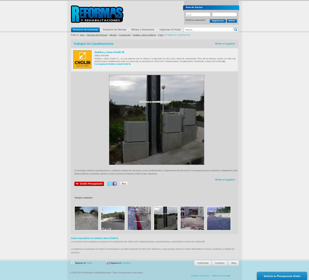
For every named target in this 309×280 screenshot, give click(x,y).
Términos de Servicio (200, 276)
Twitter (89, 263)
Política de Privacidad (221, 276)
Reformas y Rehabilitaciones (97, 14)
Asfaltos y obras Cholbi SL (144, 35)
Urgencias (169, 29)
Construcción (125, 35)
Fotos (160, 35)
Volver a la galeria (225, 43)
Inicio (82, 35)
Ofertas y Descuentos (142, 29)
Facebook (126, 263)
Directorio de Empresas (85, 29)
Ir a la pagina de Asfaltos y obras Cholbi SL (112, 64)
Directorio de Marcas (114, 29)
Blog (233, 263)
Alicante (113, 35)
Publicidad (203, 263)
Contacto (220, 263)
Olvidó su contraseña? (195, 20)
